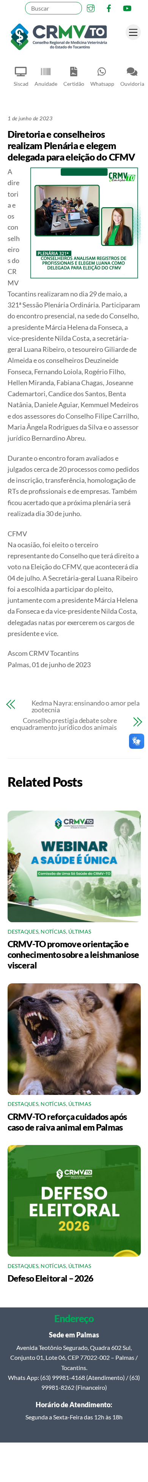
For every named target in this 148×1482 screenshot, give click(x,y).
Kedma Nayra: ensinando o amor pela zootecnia (85, 706)
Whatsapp (102, 83)
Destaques (23, 932)
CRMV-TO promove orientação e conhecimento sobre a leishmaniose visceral (73, 954)
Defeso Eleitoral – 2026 (50, 1278)
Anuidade (46, 83)
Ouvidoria (132, 83)
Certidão (73, 83)
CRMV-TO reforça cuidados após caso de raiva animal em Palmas (67, 1121)
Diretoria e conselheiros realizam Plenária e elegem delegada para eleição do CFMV (71, 145)
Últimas (79, 932)
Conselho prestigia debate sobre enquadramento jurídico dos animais (64, 724)
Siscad (21, 83)
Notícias (53, 932)
